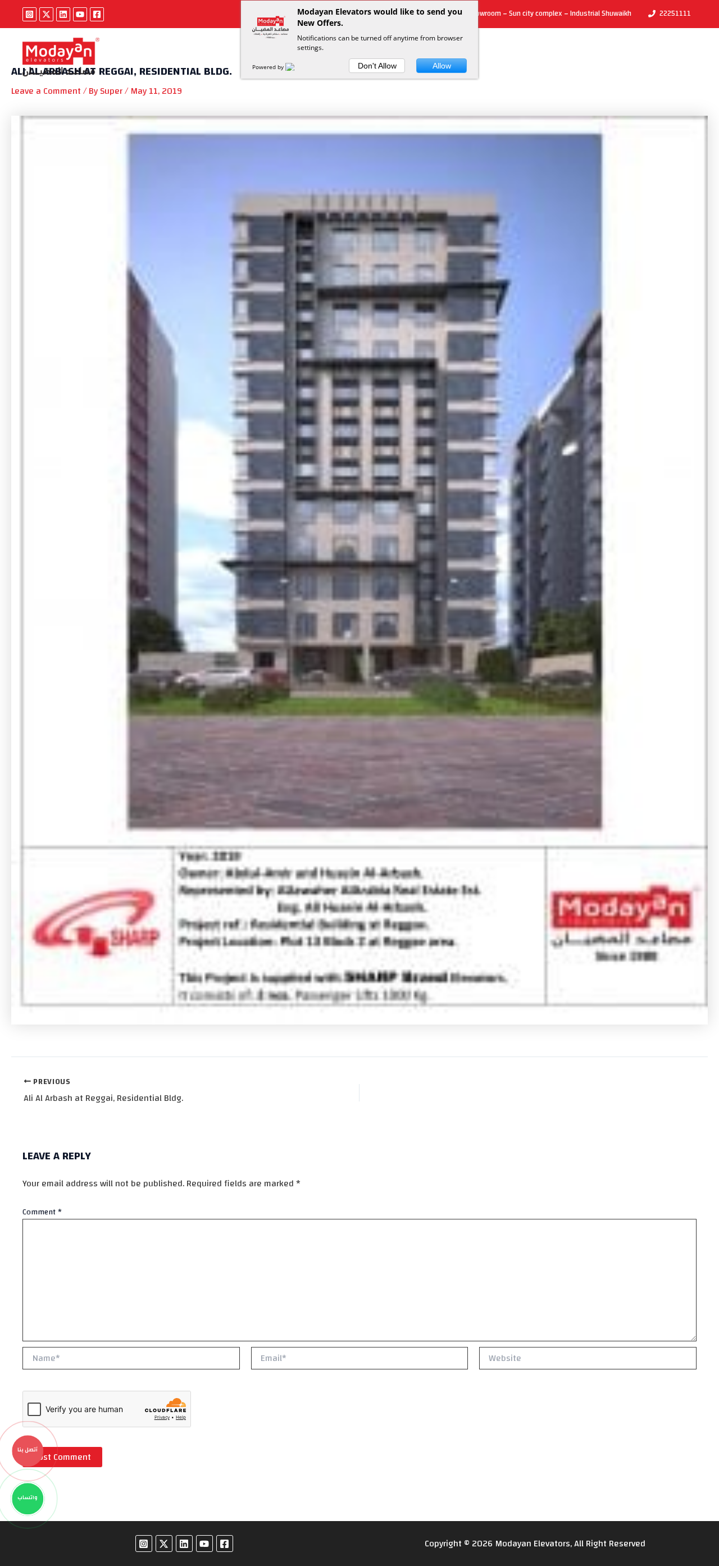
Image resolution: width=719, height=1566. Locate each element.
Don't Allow (377, 65)
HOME (142, 57)
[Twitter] (46, 14)
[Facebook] (97, 14)
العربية (617, 57)
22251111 (675, 13)
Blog (506, 57)
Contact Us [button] (554, 57)
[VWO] (296, 67)
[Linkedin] (63, 14)
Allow (442, 65)
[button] (581, 57)
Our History (195, 57)
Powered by (268, 67)
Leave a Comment (46, 91)
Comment (42, 1212)
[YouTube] (80, 14)
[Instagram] (29, 14)
